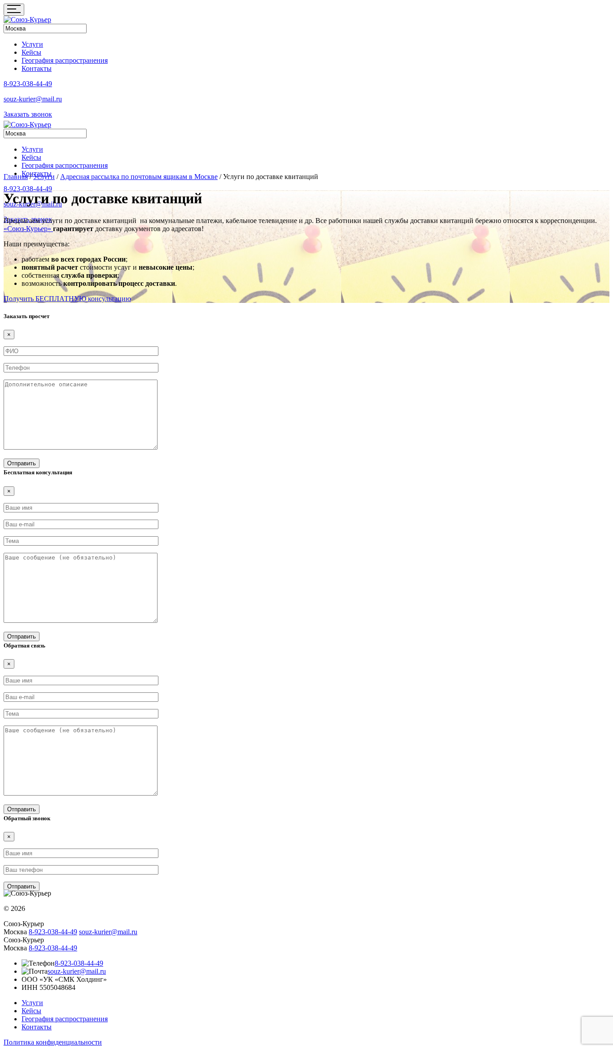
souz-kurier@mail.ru (33, 99)
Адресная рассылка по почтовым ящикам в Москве (139, 176)
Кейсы (31, 52)
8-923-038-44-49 (28, 84)
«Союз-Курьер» (28, 228)
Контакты (37, 68)
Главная (16, 176)
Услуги (32, 44)
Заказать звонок (28, 114)
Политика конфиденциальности (53, 1042)
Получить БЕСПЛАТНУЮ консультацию (67, 298)
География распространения (65, 60)
